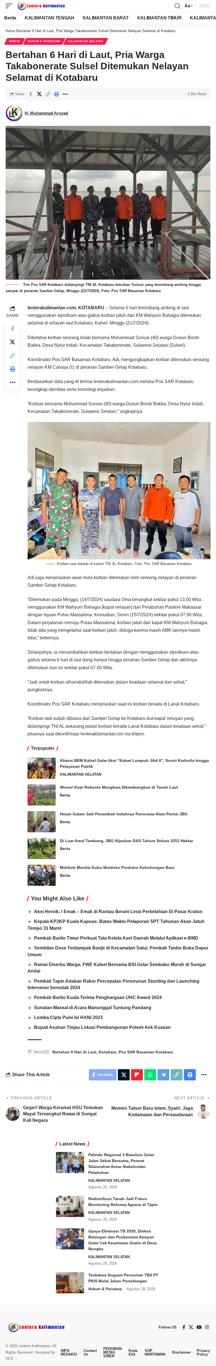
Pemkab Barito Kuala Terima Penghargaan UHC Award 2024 (98, 997)
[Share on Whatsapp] (150, 1074)
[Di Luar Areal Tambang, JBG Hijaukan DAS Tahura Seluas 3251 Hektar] (42, 848)
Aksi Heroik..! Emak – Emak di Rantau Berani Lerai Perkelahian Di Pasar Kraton (118, 911)
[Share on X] (39, 94)
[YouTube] (199, 1327)
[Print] (56, 94)
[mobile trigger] (10, 6)
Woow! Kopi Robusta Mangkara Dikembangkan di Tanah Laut (119, 787)
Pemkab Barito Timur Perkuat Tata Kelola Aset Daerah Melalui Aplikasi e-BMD (116, 938)
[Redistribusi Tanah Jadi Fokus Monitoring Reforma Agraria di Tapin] (70, 1206)
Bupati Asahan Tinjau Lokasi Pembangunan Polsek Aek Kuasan (102, 1027)
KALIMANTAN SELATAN (85, 41)
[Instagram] (207, 1327)
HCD (9, 1358)
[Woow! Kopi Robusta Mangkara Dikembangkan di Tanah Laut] (42, 795)
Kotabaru (107, 1052)
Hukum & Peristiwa (44, 41)
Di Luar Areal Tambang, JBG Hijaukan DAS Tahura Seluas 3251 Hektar (126, 840)
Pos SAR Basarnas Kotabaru (146, 1052)
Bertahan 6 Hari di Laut (74, 1052)
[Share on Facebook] (30, 94)
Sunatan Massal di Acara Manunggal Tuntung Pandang (92, 1007)
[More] (65, 94)
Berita (14, 41)
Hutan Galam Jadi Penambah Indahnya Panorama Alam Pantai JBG (124, 814)
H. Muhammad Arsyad (46, 113)
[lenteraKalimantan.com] (40, 6)
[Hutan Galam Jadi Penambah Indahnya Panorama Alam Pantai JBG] (42, 821)
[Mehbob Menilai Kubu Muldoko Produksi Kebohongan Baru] (42, 875)
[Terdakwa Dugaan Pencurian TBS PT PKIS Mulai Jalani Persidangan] (70, 1282)
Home (10, 31)
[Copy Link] (48, 94)
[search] (177, 6)
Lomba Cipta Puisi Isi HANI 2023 (68, 1017)
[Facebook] (184, 1327)
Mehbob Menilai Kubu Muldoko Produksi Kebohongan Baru (117, 867)
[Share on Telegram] (163, 1074)
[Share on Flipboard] (137, 1074)
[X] (191, 1327)
